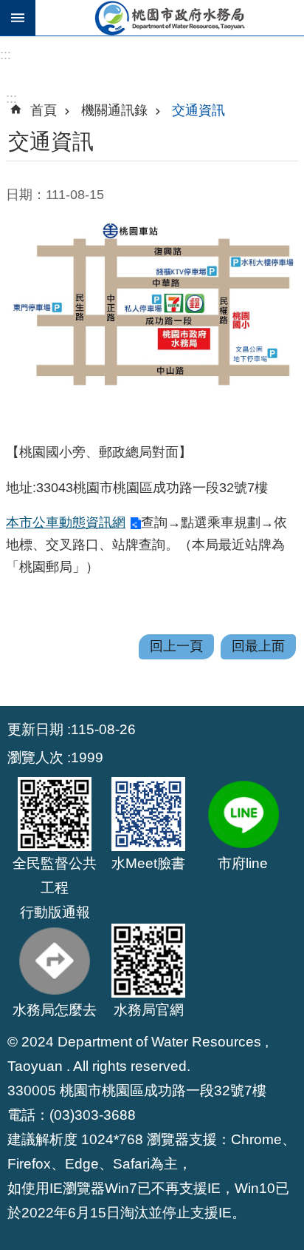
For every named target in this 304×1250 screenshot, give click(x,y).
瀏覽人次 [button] (35, 757)
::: (5, 54)
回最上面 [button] (258, 646)
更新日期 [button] (35, 729)
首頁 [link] (43, 110)
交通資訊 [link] (198, 110)
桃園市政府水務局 (169, 18)
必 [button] (17, 18)
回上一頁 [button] (176, 646)
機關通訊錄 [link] (114, 110)
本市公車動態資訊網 (65, 522)
